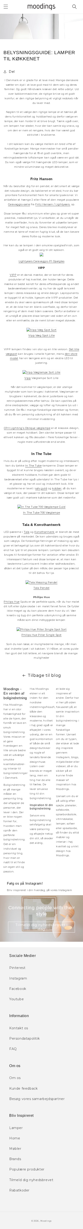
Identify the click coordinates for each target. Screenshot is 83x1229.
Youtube (16, 999)
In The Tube (33, 465)
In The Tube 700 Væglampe (41, 512)
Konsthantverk (44, 532)
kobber (57, 488)
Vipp (27, 378)
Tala (26, 532)
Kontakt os (18, 1028)
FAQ (13, 1049)
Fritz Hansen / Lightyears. (52, 204)
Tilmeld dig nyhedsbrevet (31, 1180)
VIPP (13, 274)
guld (44, 488)
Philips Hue (12, 601)
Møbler (15, 1149)
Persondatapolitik (24, 1038)
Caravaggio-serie (19, 204)
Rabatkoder (19, 1190)
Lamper (16, 1128)
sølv (37, 488)
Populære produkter (26, 1169)
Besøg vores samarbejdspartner (37, 1099)
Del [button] (12, 72)
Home (14, 1138)
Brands (15, 1159)
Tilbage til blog (44, 675)
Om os (15, 1078)
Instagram (18, 978)
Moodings (46, 1221)
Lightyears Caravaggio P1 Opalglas (42, 261)
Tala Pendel (41, 588)
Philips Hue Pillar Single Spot (41, 634)
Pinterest (17, 968)
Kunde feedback (23, 1088)
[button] (6, 7)
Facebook (17, 989)
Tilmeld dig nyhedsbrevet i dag (41, 927)
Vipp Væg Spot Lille (41, 335)
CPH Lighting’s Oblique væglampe (27, 428)
